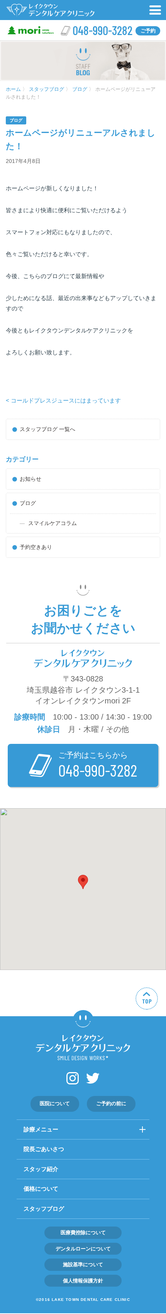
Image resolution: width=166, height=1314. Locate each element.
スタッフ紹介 (41, 1169)
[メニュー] (156, 10)
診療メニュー (41, 1129)
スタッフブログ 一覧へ (47, 429)
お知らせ (30, 479)
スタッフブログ (44, 1208)
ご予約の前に (111, 1103)
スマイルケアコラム (52, 523)
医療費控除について (83, 1232)
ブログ (16, 120)
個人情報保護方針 (83, 1281)
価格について (41, 1188)
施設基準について (83, 1264)
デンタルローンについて (83, 1249)
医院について (55, 1103)
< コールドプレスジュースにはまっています (63, 400)
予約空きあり (36, 547)
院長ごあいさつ (44, 1149)
